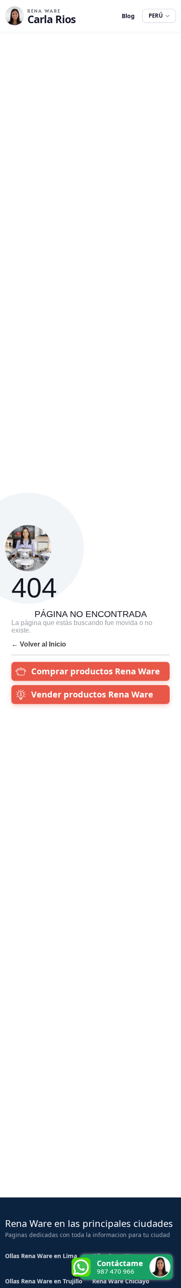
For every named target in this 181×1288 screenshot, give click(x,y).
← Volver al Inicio (38, 644)
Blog (128, 16)
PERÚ (156, 15)
